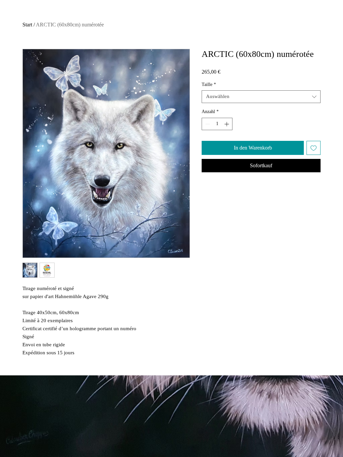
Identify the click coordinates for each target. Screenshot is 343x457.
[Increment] (227, 124)
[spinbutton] (217, 124)
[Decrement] (207, 124)
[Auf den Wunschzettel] (313, 148)
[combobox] (261, 96)
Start (27, 24)
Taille (209, 84)
